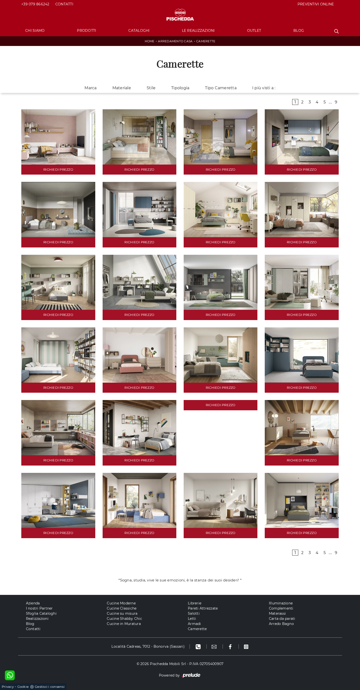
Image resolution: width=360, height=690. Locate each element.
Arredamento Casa (175, 41)
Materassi (277, 613)
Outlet (254, 30)
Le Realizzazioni (198, 30)
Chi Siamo (35, 30)
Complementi (281, 608)
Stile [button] (151, 88)
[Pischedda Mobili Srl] (180, 15)
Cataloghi (138, 30)
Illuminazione (281, 603)
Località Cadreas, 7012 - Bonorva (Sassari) (148, 646)
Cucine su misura (122, 613)
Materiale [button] (121, 88)
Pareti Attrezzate (203, 608)
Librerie (194, 603)
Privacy (8, 687)
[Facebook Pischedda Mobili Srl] (231, 646)
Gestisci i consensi (50, 687)
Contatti (64, 4)
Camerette (205, 41)
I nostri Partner (39, 608)
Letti (192, 618)
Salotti (194, 613)
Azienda (33, 603)
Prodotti (86, 30)
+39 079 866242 (35, 4)
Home (150, 41)
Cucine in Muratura (124, 624)
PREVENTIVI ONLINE (316, 4)
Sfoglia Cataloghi (41, 613)
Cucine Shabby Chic (124, 618)
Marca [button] (90, 88)
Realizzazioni (37, 618)
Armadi (194, 624)
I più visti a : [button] (264, 88)
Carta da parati (282, 618)
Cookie (23, 687)
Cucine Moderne (121, 603)
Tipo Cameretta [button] (221, 88)
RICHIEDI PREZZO (58, 169)
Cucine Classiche (121, 608)
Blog (298, 30)
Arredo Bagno (281, 624)
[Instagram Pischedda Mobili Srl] (246, 646)
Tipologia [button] (180, 88)
